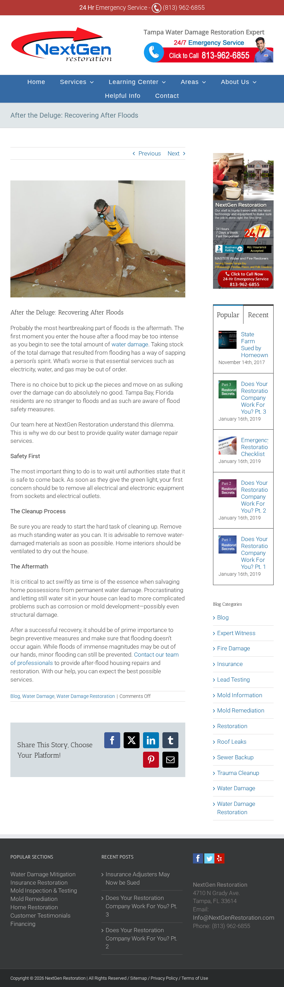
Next (173, 153)
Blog (15, 696)
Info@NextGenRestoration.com (233, 917)
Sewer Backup (235, 757)
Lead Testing (233, 679)
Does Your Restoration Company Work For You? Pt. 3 (254, 397)
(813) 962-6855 (183, 7)
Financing (22, 923)
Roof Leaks (232, 741)
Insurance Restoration (39, 882)
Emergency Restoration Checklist (254, 447)
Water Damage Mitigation (43, 874)
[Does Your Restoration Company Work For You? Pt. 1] (228, 539)
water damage (130, 344)
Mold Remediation (240, 710)
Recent (258, 315)
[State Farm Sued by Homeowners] (228, 334)
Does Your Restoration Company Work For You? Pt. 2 (254, 496)
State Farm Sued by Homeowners (254, 344)
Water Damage (38, 696)
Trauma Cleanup (238, 772)
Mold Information (239, 695)
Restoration (232, 726)
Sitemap (139, 978)
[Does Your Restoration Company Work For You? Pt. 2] (228, 483)
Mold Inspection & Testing (43, 890)
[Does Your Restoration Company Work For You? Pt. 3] (228, 384)
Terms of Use (194, 978)
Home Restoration (34, 907)
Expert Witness (236, 633)
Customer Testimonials (40, 915)
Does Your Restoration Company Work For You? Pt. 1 (254, 552)
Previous (150, 153)
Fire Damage (233, 648)
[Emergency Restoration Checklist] (228, 440)
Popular (228, 315)
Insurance (230, 663)
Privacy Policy (165, 978)
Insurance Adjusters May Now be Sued (138, 878)
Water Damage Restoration (85, 696)
